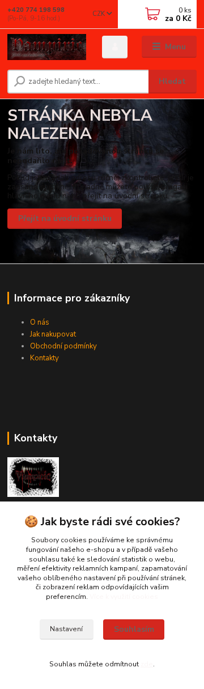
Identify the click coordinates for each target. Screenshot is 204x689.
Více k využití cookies (124, 596)
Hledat (172, 81)
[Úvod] (46, 47)
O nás (39, 322)
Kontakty (44, 358)
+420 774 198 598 (36, 10)
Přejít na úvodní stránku (65, 218)
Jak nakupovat (53, 334)
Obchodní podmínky (63, 346)
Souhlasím (134, 629)
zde (147, 664)
